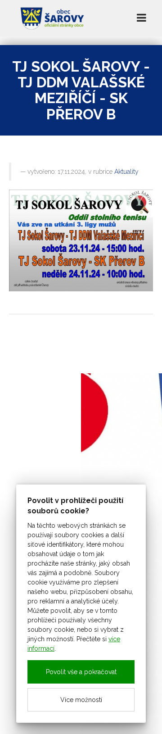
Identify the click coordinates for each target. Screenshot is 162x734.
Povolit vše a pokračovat (81, 671)
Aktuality (126, 171)
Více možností (81, 699)
